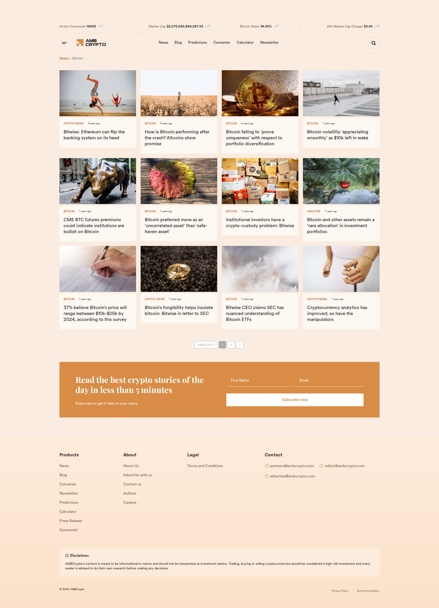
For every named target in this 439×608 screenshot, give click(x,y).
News (163, 43)
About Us (131, 466)
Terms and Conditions (205, 466)
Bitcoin (150, 123)
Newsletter (269, 43)
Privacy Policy (340, 591)
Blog (178, 43)
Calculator (245, 43)
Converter (221, 43)
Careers (129, 503)
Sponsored (68, 530)
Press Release (70, 521)
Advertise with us (137, 475)
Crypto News (73, 123)
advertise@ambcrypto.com (292, 476)
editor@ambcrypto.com (345, 466)
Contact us (132, 484)
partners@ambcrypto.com (292, 466)
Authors (129, 493)
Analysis (313, 211)
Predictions (197, 43)
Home (64, 58)
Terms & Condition (368, 591)
